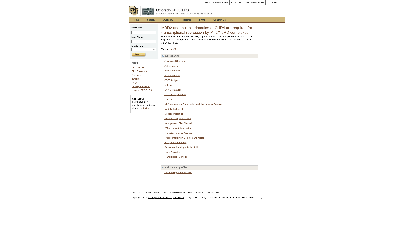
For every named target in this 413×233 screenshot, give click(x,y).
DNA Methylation (172, 90)
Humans (168, 99)
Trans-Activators (172, 152)
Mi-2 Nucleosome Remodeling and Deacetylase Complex (193, 104)
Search (151, 19)
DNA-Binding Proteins (175, 94)
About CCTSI (160, 192)
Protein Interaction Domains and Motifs (184, 137)
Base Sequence (172, 70)
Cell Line (168, 85)
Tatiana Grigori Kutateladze (178, 172)
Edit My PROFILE (141, 86)
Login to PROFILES (142, 90)
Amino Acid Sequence (175, 61)
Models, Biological (173, 109)
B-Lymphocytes (172, 75)
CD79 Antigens (172, 80)
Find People (138, 67)
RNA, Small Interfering (175, 142)
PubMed (174, 49)
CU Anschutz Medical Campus (214, 2)
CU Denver (272, 2)
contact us (145, 108)
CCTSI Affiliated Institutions (180, 192)
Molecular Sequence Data (177, 118)
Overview (168, 19)
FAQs (202, 19)
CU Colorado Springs (254, 2)
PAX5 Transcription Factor (177, 128)
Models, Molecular (173, 113)
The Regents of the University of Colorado (166, 197)
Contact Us (219, 19)
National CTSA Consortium (207, 192)
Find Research (139, 71)
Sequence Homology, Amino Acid (181, 147)
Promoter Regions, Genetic (178, 133)
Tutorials (186, 19)
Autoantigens (171, 66)
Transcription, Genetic (175, 156)
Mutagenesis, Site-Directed (178, 123)
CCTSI (148, 192)
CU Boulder (236, 2)
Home (136, 19)
